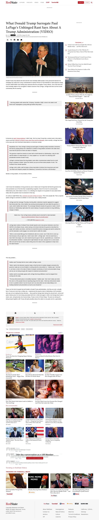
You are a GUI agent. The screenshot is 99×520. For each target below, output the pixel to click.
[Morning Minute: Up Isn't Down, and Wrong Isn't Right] (79, 213)
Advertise (71, 512)
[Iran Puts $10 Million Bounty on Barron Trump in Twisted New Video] (79, 161)
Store (42, 2)
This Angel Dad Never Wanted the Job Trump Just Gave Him (79, 121)
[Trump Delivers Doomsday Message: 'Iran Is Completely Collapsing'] (54, 432)
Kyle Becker (48, 424)
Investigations (60, 509)
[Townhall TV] (54, 2)
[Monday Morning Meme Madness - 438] (38, 480)
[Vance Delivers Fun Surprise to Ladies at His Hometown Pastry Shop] (35, 432)
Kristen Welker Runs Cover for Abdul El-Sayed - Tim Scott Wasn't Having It (14, 440)
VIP (44, 517)
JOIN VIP (81, 2)
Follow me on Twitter (20, 322)
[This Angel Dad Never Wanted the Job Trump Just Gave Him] (79, 110)
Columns (58, 517)
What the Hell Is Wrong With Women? (14, 490)
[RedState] (11, 2)
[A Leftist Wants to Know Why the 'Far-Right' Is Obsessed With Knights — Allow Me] (79, 85)
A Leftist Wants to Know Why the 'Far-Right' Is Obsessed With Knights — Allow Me (79, 95)
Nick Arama (28, 443)
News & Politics (60, 512)
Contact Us (46, 512)
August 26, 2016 (39, 220)
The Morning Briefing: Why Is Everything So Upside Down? (81, 490)
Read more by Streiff (57, 324)
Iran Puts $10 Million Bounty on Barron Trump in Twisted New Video (79, 172)
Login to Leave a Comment (34, 458)
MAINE (22, 329)
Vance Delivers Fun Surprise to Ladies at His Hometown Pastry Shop (33, 440)
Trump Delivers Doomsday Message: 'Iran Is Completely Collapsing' (52, 440)
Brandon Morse (79, 98)
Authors (22, 2)
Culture (58, 514)
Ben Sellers (8, 424)
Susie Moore (79, 226)
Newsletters (84, 514)
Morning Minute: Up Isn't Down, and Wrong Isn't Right (79, 224)
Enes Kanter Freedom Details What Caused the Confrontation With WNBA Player (79, 197)
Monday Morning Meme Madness (37, 490)
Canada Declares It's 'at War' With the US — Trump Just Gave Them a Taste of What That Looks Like (34, 421)
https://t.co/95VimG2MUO (28, 217)
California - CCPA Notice (87, 509)
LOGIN (87, 2)
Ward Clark (79, 174)
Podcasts (29, 2)
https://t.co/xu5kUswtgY (42, 217)
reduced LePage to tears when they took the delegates (29, 140)
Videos (36, 2)
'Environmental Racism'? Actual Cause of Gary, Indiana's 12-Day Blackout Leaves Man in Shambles (53, 421)
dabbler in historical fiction (35, 319)
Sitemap (83, 512)
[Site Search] (91, 2)
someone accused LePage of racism (32, 195)
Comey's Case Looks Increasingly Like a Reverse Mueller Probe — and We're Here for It (14, 421)
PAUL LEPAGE (29, 329)
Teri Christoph (29, 424)
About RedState (47, 509)
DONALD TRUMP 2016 (14, 329)
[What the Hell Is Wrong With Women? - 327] (16, 480)
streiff (8, 35)
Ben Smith (8, 443)
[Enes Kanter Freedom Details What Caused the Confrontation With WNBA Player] (79, 186)
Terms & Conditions (74, 514)
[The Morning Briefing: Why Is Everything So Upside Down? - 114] (83, 480)
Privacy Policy (72, 517)
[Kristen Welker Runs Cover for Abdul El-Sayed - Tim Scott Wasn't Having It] (15, 432)
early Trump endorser (19, 138)
